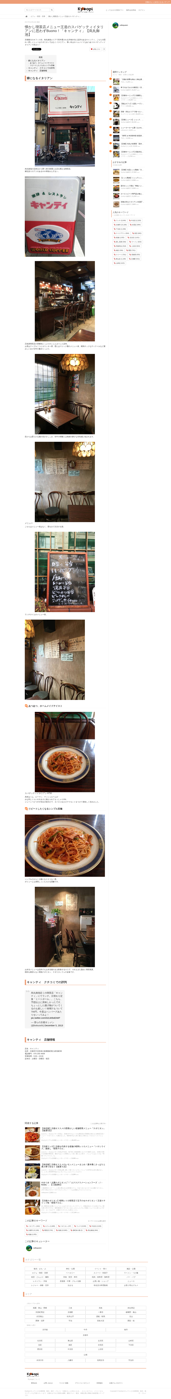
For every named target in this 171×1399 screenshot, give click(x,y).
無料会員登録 (131, 10)
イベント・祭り (101, 1269)
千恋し (123, 82)
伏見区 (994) (136, 225)
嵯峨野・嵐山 (131, 1312)
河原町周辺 (40, 1312)
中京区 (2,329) (96, 1226)
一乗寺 (100, 1312)
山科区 (131, 1341)
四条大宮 (100, 1321)
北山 (131, 1316)
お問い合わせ (48, 1383)
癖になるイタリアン (36, 60)
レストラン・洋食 (40, 1281)
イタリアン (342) (34, 1226)
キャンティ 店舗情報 (37, 71)
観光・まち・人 (40, 1269)
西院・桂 (131, 1321)
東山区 (70, 1341)
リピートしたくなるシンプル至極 (42, 65)
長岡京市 (100, 1360)
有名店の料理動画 (101, 1285)
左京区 (100, 1341)
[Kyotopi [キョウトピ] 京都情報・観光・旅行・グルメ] (85, 11)
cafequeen (45, 1192)
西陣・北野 (40, 1321)
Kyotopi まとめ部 (126, 146)
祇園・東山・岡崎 (40, 1308)
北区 (40, 1345)
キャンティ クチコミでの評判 (41, 68)
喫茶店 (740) (48, 1230)
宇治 (70, 1321)
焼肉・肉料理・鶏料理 (100, 1277)
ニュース (131, 1281)
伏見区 (100, 1345)
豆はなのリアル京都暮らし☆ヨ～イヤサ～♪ (56, 1140)
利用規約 (100, 1383)
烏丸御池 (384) (93, 1230)
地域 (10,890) (62, 1230)
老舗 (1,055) (32, 1234)
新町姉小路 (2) (77, 1230)
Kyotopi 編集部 (126, 90)
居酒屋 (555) (135, 255)
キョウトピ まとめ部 (128, 114)
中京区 (70, 1349)
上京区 (100, 1349)
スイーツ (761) (121, 255)
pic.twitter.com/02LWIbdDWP (45, 1018)
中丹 (85, 1330)
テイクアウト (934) (122, 233)
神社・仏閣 (70, 1269)
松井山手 (70, 1316)
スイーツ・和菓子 (101, 1273)
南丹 (126, 1330)
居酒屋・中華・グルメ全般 (70, 1281)
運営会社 (34, 1383)
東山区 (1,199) (121, 259)
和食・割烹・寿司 (70, 1277)
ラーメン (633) (136, 242)
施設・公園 (131, 1269)
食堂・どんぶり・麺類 (40, 1277)
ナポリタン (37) (65, 1226)
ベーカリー (70, 1273)
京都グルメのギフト (116, 1383)
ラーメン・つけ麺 (131, 1273)
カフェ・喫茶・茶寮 (40, 1273)
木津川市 (39, 1360)
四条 (100, 1308)
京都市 (85, 1335)
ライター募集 (63, 1383)
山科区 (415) (120, 263)
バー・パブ (131, 1277)
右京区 (40, 1341)
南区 (70, 1345)
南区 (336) (119, 250)
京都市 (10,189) (33, 1230)
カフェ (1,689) (50, 1226)
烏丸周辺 (131, 1308)
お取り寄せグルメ (131, 1285)
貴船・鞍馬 (100, 1316)
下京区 (131, 1345)
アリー (123, 106)
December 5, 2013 (53, 1025)
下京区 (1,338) (121, 229)
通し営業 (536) (121, 242)
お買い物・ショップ (101, 1281)
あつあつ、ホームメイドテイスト (42, 63)
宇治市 (131, 1360)
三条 (70, 1308)
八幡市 (70, 1360)
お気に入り (96, 49)
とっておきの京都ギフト (115, 10)
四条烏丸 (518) (121, 246)
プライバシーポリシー (82, 1383)
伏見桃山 (39, 1316)
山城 (85, 1355)
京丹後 (45, 1330)
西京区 (40, 1349)
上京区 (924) (135, 246)
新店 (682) (137, 233)
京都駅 (70, 1312)
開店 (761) (131, 250)
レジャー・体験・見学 (40, 1285)
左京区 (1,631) (134, 237)
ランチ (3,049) (81, 1226)
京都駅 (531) (135, 259)
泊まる (70, 1285)
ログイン (141, 10)
